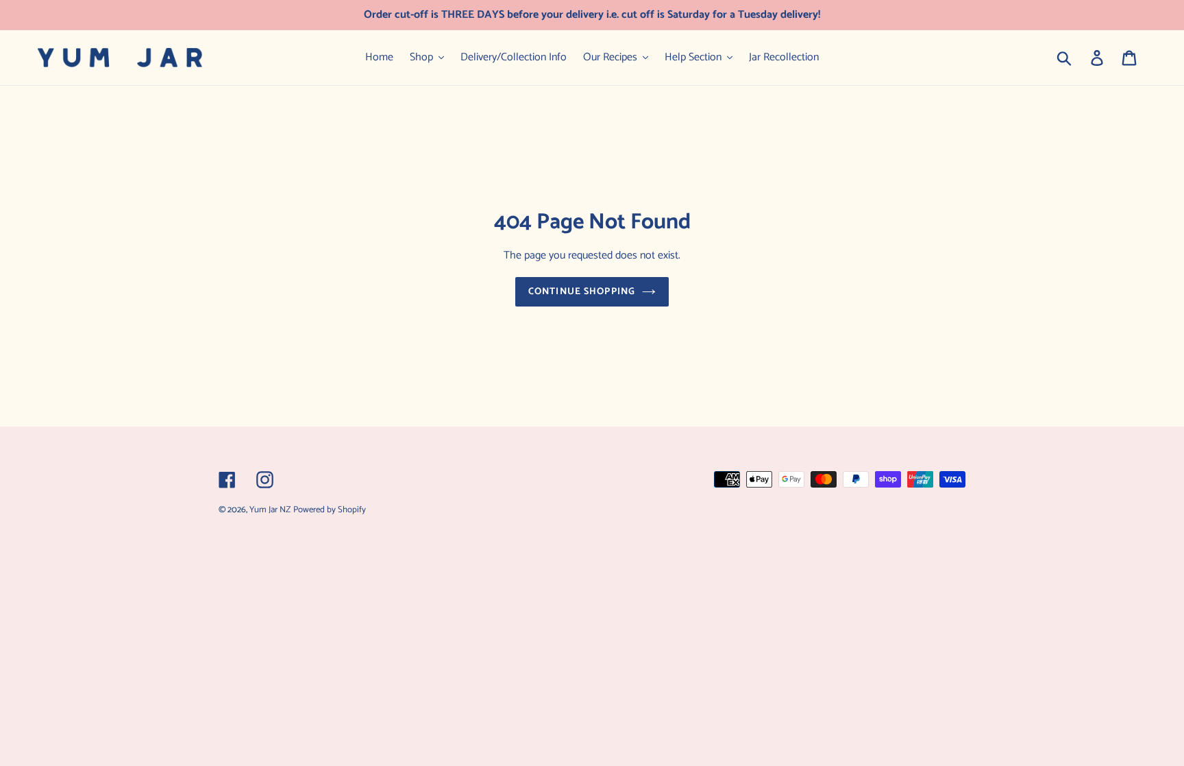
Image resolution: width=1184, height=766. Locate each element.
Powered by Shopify (329, 510)
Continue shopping (581, 292)
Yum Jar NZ (270, 510)
